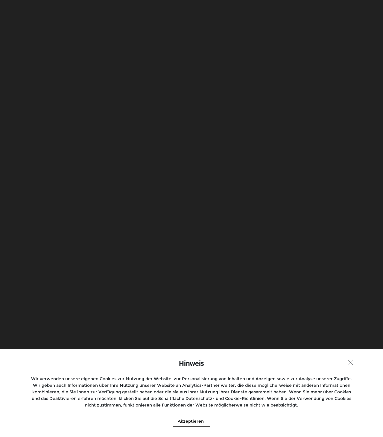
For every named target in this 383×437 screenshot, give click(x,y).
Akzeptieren (191, 421)
